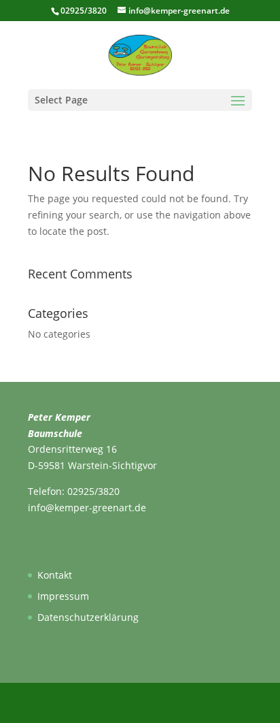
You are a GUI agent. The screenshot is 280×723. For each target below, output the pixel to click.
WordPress (212, 704)
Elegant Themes (118, 704)
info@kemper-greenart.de (87, 507)
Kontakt (54, 574)
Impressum (63, 596)
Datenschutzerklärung (88, 617)
